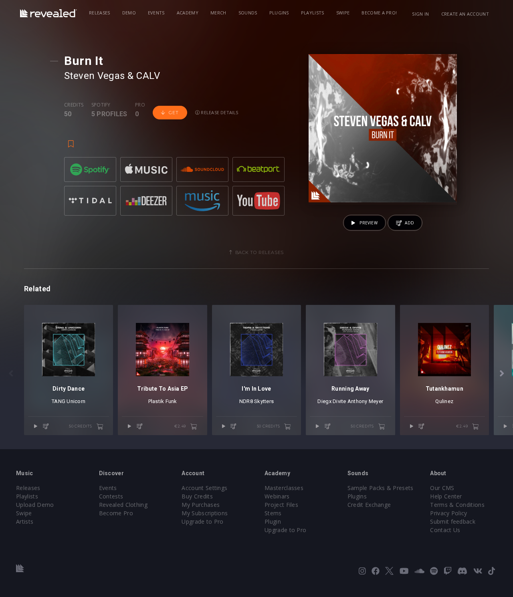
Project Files (281, 504)
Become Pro (116, 513)
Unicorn (76, 401)
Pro (140, 105)
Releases (99, 13)
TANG (58, 401)
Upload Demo (35, 504)
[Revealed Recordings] (48, 13)
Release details (219, 112)
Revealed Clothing (123, 504)
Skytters (264, 401)
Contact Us (445, 530)
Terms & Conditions (457, 504)
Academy (187, 13)
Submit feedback (452, 521)
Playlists (312, 13)
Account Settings (204, 488)
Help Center (446, 496)
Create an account (465, 14)
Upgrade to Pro (202, 521)
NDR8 (246, 401)
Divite (339, 401)
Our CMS (442, 488)
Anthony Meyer (365, 401)
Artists (24, 521)
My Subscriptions (205, 513)
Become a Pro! (379, 13)
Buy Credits (197, 496)
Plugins (279, 13)
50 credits (81, 426)
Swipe (343, 13)
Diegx (324, 401)
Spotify (101, 105)
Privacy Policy (448, 513)
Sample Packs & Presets (380, 488)
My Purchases (201, 504)
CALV (148, 75)
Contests (111, 496)
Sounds (247, 13)
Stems (273, 513)
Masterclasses (284, 488)
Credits (73, 105)
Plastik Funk (162, 401)
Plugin (273, 521)
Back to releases (259, 252)
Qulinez (444, 401)
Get (173, 112)
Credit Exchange (369, 504)
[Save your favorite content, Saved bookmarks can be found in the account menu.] (71, 140)
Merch (218, 13)
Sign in (420, 14)
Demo (129, 13)
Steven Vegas (94, 75)
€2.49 (180, 426)
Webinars (277, 496)
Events (156, 13)
